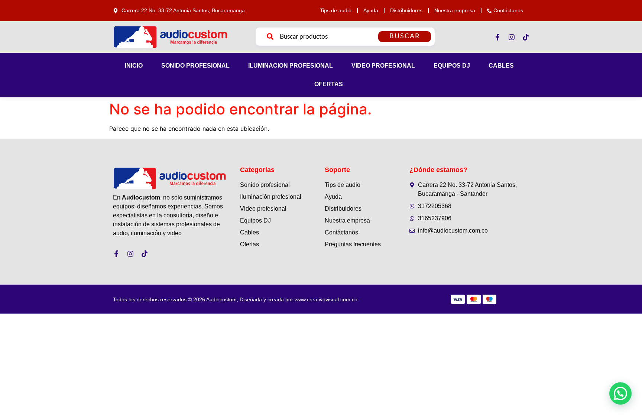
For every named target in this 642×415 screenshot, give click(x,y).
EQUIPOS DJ (452, 65)
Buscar (404, 36)
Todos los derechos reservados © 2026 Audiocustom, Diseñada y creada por (235, 299)
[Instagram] (511, 37)
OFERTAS (328, 84)
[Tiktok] (525, 37)
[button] (620, 393)
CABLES (501, 65)
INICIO (134, 65)
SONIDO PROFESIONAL (195, 65)
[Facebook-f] (497, 37)
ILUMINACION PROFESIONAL (290, 65)
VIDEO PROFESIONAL (383, 65)
